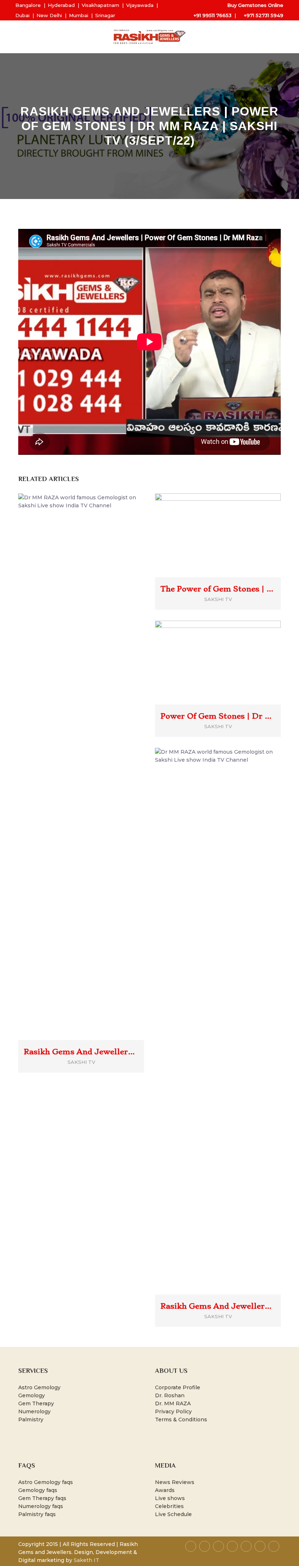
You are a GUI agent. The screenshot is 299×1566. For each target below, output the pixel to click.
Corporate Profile (177, 1387)
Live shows (170, 1498)
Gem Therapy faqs (42, 1498)
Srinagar (105, 15)
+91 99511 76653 (213, 15)
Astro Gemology (39, 1387)
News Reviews (174, 1482)
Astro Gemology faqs (45, 1482)
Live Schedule (173, 1514)
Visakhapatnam (100, 5)
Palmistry (30, 1419)
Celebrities (169, 1506)
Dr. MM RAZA (173, 1403)
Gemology (31, 1395)
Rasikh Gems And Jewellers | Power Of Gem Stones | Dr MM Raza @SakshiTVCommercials (81, 1051)
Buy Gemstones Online (255, 5)
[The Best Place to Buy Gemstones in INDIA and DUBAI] (149, 36)
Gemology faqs (37, 1490)
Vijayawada (140, 5)
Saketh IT (86, 1560)
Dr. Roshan (170, 1395)
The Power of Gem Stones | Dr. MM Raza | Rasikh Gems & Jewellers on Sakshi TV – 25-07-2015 (217, 589)
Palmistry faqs (37, 1514)
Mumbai (78, 15)
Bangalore (28, 5)
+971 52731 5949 (263, 15)
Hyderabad (61, 5)
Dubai (22, 15)
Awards (165, 1490)
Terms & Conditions (181, 1419)
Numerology (34, 1411)
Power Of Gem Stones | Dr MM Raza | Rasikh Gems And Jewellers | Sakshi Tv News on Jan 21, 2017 (217, 716)
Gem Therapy (36, 1403)
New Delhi (49, 15)
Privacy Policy (173, 1411)
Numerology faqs (40, 1506)
